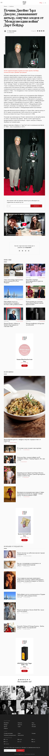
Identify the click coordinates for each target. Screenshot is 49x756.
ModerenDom (21, 735)
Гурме (5, 442)
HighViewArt (20, 277)
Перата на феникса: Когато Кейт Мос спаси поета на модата (30, 610)
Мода (33, 722)
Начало (5, 6)
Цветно (5, 726)
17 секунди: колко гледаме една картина (29, 448)
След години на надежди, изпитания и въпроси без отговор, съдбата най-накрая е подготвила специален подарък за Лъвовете (30, 579)
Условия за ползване (8, 733)
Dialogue (6, 724)
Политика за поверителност (10, 735)
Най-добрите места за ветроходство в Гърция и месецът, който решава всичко (13, 303)
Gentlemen (11, 6)
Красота (18, 477)
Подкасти (20, 722)
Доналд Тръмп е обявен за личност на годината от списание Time (12, 325)
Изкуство (19, 496)
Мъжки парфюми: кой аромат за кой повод (35, 324)
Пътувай (34, 726)
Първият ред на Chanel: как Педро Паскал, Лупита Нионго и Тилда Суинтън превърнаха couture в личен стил (31, 474)
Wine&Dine (6, 722)
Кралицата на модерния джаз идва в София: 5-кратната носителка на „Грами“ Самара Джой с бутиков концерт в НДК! (30, 494)
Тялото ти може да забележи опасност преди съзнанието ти (31, 553)
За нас (19, 733)
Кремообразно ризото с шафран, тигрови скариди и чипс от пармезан (22, 440)
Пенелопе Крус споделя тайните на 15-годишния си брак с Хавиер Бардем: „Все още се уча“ (31, 459)
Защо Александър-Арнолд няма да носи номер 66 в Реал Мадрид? (13, 281)
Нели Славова (12, 31)
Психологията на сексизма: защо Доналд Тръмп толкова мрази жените (34, 303)
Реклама (33, 733)
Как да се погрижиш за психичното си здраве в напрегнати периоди (29, 564)
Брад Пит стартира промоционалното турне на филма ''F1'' (34, 281)
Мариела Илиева (13, 442)
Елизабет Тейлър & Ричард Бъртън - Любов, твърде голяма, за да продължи (30, 626)
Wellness (19, 566)
